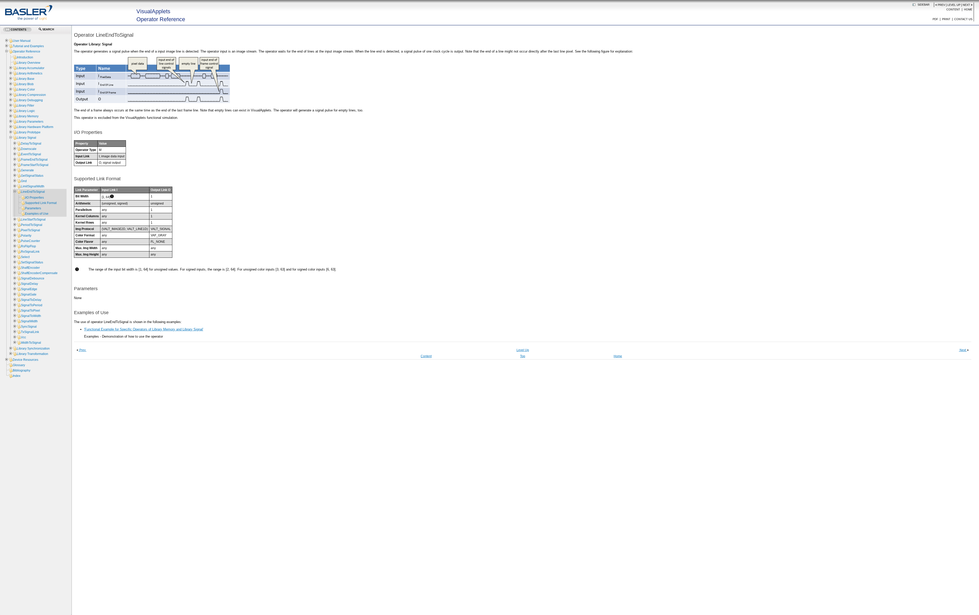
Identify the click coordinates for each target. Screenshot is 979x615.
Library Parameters (30, 121)
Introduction (25, 57)
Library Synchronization (33, 348)
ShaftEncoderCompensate (39, 273)
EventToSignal (31, 154)
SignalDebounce (32, 278)
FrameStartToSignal (34, 165)
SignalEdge (29, 289)
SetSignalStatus (32, 262)
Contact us (963, 19)
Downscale (28, 149)
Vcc (23, 337)
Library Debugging (30, 100)
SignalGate (28, 294)
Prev (941, 4)
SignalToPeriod (31, 305)
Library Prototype (29, 132)
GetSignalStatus (32, 175)
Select (25, 257)
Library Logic (26, 111)
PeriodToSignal (31, 225)
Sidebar (924, 4)
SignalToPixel (30, 310)
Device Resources (25, 360)
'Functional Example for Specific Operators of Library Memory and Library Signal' (143, 329)
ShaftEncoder (30, 268)
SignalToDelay (31, 300)
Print (946, 19)
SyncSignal (29, 326)
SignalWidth (29, 321)
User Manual (22, 41)
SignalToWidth (31, 316)
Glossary (19, 365)
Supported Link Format (41, 203)
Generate (27, 170)
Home (968, 9)
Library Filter (25, 105)
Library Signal (26, 137)
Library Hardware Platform (35, 127)
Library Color (26, 89)
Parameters (33, 208)
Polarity (26, 235)
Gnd (24, 181)
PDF (935, 19)
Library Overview (28, 63)
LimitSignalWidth (32, 186)
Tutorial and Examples (28, 46)
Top (522, 356)
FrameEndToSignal (34, 159)
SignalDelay (29, 284)
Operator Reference (26, 51)
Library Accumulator (30, 68)
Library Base (25, 79)
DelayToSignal (31, 143)
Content (953, 9)
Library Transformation (32, 354)
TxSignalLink (30, 332)
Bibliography (21, 370)
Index (16, 376)
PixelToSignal (30, 230)
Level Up (953, 4)
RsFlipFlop (28, 246)
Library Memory (27, 116)
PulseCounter (30, 241)
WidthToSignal (31, 342)
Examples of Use (36, 213)
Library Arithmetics (29, 73)
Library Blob (25, 84)
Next (966, 4)
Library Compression (31, 95)
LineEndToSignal (33, 192)
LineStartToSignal (33, 219)
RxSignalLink (30, 251)
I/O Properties (34, 197)
